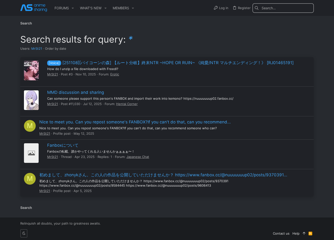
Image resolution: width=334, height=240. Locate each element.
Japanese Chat (137, 157)
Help (296, 233)
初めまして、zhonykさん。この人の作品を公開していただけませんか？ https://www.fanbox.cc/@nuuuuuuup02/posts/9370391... (163, 174)
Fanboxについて (62, 145)
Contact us (281, 233)
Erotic (114, 74)
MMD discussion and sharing (75, 92)
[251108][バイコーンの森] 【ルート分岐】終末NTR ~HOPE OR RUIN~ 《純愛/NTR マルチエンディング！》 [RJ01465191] (171, 62)
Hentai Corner (127, 104)
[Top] (304, 233)
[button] (72, 8)
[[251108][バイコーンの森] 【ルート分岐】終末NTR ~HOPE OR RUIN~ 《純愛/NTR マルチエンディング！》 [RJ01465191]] (31, 70)
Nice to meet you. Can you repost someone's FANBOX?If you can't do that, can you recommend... (135, 122)
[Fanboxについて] (31, 153)
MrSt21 (36, 48)
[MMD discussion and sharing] (31, 100)
